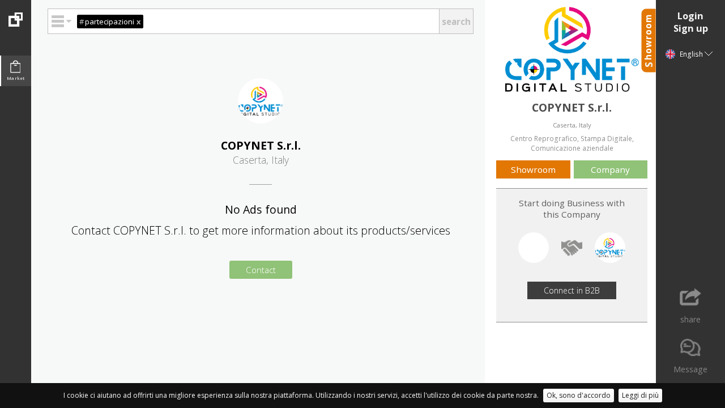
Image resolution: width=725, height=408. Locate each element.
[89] (15, 13)
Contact (261, 269)
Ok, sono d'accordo (579, 395)
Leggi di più (640, 395)
